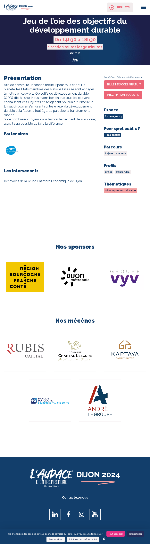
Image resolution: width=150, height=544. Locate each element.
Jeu (75, 60)
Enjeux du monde (115, 153)
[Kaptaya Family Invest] (125, 351)
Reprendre (123, 172)
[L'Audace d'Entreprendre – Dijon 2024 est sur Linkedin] (55, 514)
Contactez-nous (75, 497)
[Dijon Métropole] (75, 277)
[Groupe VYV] (125, 277)
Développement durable (120, 190)
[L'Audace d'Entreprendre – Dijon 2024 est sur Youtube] (95, 514)
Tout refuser (135, 533)
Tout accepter (115, 533)
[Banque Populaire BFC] (50, 401)
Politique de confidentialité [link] (83, 539)
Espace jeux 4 (113, 116)
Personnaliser (55, 539)
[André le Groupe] (100, 401)
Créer (108, 172)
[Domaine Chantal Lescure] (75, 351)
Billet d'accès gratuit (124, 84)
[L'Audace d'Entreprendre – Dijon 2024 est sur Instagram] (81, 514)
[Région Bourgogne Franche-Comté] (25, 277)
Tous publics (112, 135)
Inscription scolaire (123, 94)
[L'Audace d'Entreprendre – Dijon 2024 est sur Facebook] (68, 514)
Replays (123, 7)
